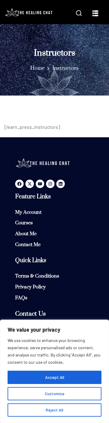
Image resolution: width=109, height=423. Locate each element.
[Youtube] (40, 184)
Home (37, 68)
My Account (28, 212)
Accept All (54, 377)
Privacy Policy (30, 287)
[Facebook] (19, 184)
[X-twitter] (29, 184)
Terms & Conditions (37, 276)
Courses (24, 223)
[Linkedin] (60, 184)
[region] (54, 371)
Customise (54, 393)
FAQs (21, 298)
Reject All (54, 409)
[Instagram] (50, 184)
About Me (26, 234)
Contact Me (28, 245)
